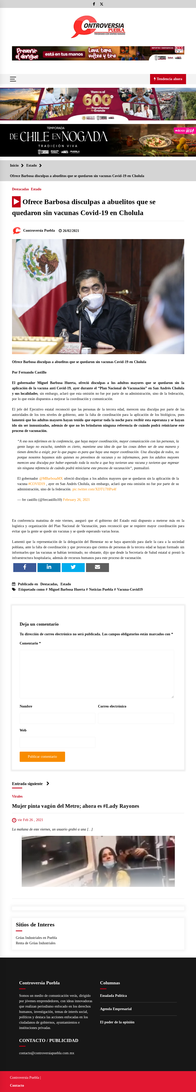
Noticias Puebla (101, 589)
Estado (36, 189)
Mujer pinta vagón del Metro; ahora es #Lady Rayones (75, 806)
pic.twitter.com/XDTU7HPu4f (94, 489)
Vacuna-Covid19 (130, 589)
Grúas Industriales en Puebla (36, 938)
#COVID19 (36, 484)
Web (23, 730)
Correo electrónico (112, 706)
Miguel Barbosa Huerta (67, 589)
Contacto (17, 1085)
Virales (17, 796)
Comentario (30, 643)
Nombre (26, 706)
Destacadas (20, 189)
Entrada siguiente (27, 783)
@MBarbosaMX (51, 478)
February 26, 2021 (76, 500)
